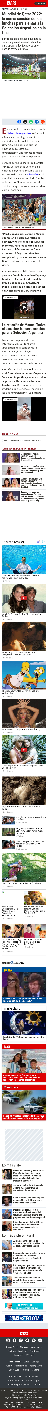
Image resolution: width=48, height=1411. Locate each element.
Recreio (25, 1369)
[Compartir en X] (25, 122)
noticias (24, 970)
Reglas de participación (19, 1384)
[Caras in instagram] (8, 1340)
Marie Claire (36, 1347)
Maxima (35, 1369)
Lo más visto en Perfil (18, 1235)
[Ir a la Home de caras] (11, 4)
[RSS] (34, 1340)
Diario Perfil (12, 1347)
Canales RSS (15, 1376)
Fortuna (12, 1351)
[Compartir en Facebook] (19, 122)
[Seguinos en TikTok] (27, 1340)
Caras (26, 1361)
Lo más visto (11, 1165)
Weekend (22, 1351)
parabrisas (24, 1088)
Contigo (35, 1361)
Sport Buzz (14, 1369)
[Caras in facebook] (14, 1340)
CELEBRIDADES (8, 9)
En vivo (41, 3)
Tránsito (37, 1384)
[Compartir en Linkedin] (37, 122)
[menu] (4, 3)
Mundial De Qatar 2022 (33, 440)
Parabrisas (35, 1351)
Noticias (24, 1347)
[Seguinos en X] (21, 1340)
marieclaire (24, 1009)
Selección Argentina (11, 440)
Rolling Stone (36, 1365)
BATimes (30, 1355)
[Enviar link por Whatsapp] (31, 122)
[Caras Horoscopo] (24, 1320)
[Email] (43, 122)
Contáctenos (13, 1380)
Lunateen (18, 1355)
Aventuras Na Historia (16, 1365)
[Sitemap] (40, 1340)
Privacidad (27, 1380)
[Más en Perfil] (17, 963)
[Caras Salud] (24, 1308)
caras (24, 1047)
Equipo (37, 1380)
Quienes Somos (31, 1376)
